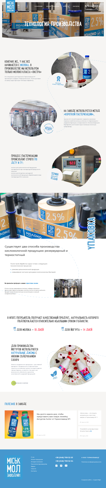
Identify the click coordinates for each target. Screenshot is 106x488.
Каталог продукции (52, 6)
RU (18, 5)
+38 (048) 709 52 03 (64, 457)
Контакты (76, 6)
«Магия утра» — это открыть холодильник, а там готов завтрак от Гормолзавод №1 (88, 415)
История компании (37, 461)
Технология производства (39, 464)
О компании (38, 6)
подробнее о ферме (20, 383)
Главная (44, 18)
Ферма (33, 466)
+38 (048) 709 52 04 (64, 461)
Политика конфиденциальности (91, 462)
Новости (66, 6)
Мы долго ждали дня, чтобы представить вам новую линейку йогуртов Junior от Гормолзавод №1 (53, 416)
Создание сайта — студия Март (91, 480)
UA (18, 7)
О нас (32, 457)
